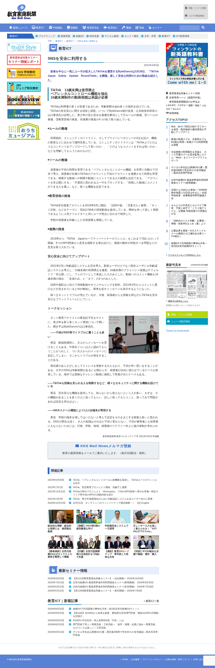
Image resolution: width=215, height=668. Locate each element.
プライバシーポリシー (152, 659)
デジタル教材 (112, 36)
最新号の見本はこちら (178, 301)
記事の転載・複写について (178, 659)
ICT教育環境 (182, 36)
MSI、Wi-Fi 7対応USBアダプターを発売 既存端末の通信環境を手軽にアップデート (188, 129)
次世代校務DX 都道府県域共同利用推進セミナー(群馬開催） (189, 181)
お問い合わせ (199, 659)
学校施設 (57, 27)
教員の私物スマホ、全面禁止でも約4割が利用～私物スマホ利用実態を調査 (189, 142)
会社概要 (135, 659)
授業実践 (65, 36)
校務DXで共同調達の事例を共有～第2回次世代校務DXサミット (189, 244)
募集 (141, 27)
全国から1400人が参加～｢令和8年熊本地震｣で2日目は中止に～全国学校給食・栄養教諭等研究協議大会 (189, 194)
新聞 (190, 105)
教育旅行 (112, 27)
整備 (128, 27)
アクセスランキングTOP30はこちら (184, 255)
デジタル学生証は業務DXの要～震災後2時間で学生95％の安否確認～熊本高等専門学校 (189, 170)
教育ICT (40, 27)
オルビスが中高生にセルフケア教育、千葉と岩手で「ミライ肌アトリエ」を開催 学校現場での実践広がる (189, 209)
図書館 (74, 27)
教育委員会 (93, 27)
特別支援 (94, 36)
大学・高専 (150, 36)
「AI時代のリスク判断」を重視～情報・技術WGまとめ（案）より (188, 222)
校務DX (80, 36)
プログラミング (47, 36)
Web (197, 105)
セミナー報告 (131, 36)
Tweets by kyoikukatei (177, 330)
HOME (125, 659)
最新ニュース (20, 27)
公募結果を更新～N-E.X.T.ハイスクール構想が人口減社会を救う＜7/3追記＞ (188, 233)
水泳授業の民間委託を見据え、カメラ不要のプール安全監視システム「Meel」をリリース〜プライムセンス (189, 156)
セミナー (157, 27)
